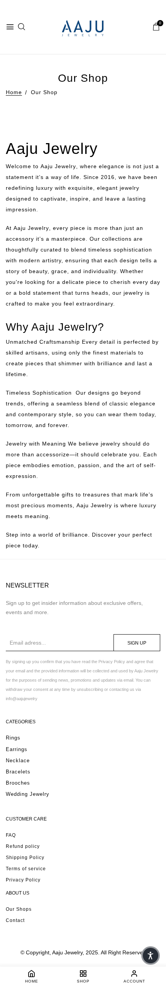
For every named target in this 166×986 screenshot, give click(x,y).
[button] (150, 955)
